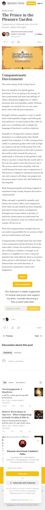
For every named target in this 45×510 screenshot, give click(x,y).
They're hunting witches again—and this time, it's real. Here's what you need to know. (16, 421)
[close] (38, 441)
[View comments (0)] (12, 42)
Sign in (40, 3)
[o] (39, 415)
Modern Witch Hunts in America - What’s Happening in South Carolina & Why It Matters (16, 414)
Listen (39, 34)
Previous (9, 336)
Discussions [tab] (20, 382)
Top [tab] (4, 382)
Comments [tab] (7, 353)
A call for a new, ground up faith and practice (15, 396)
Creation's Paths (17, 32)
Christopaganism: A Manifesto (12, 390)
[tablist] (12, 352)
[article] (22, 397)
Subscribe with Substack (24, 483)
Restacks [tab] (17, 353)
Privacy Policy (30, 493)
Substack (10, 505)
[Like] (3, 431)
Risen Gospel (8, 11)
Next (37, 336)
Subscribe (31, 3)
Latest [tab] (11, 382)
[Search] (40, 382)
